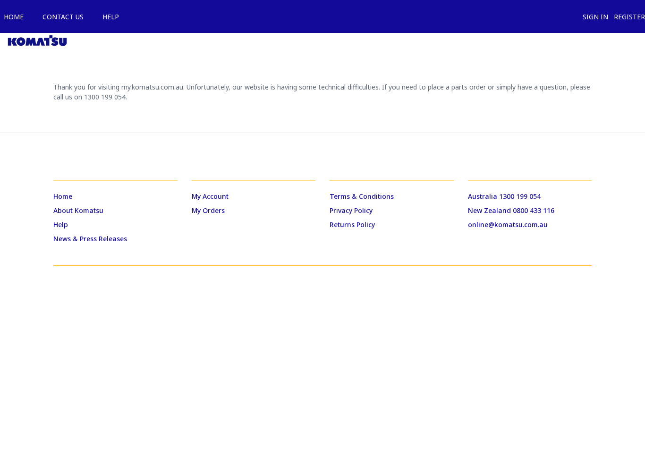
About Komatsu (78, 210)
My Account (210, 196)
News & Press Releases (90, 238)
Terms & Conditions (362, 196)
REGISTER (627, 16)
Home (62, 196)
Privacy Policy (351, 210)
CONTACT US (61, 16)
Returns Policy (352, 224)
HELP (109, 16)
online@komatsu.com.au (508, 224)
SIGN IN (593, 16)
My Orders (208, 210)
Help (60, 224)
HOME (12, 16)
